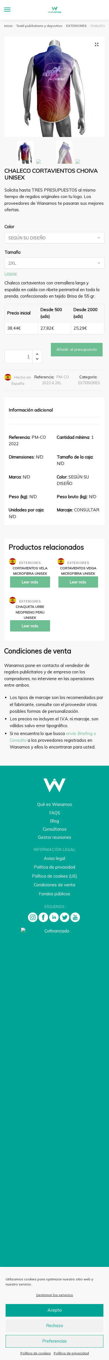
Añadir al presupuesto (76, 349)
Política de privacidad (71, 1353)
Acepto (55, 1310)
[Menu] (12, 10)
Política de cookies (35, 1353)
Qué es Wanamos (54, 804)
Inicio (8, 26)
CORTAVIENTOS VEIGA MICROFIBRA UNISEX (78, 571)
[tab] (54, 410)
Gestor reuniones (54, 837)
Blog (54, 821)
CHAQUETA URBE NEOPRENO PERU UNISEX (30, 612)
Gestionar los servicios (54, 1295)
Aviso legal (54, 858)
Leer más (30, 582)
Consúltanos (55, 829)
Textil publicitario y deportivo (39, 26)
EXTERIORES (76, 26)
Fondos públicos (54, 893)
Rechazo (54, 1325)
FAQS (54, 812)
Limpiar (10, 273)
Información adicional (31, 410)
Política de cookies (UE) (54, 876)
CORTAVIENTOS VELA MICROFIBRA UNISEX (30, 571)
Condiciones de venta (54, 884)
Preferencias (54, 1341)
